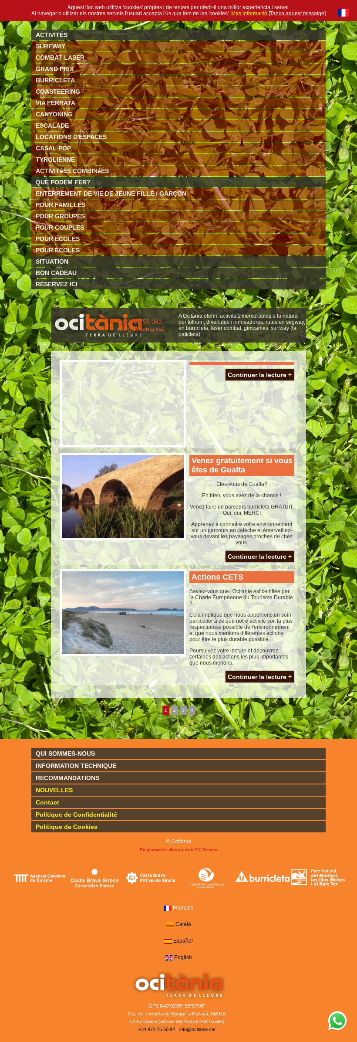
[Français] (343, 13)
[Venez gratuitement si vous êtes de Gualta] (123, 496)
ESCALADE (52, 125)
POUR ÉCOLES (58, 238)
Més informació (249, 13)
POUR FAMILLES (60, 204)
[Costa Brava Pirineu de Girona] (151, 877)
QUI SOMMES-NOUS (65, 753)
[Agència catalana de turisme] (39, 877)
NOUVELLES (54, 790)
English (183, 957)
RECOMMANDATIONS (67, 777)
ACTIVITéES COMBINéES (72, 170)
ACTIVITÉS (51, 34)
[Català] (170, 924)
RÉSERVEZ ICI (56, 284)
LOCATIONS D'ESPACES (71, 136)
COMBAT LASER (60, 57)
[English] (169, 958)
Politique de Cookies (67, 826)
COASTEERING (58, 91)
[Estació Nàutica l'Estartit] (206, 877)
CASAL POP (53, 148)
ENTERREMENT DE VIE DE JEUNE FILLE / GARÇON (111, 193)
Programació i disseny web (166, 849)
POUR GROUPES (60, 216)
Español (183, 941)
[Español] (168, 941)
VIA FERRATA (55, 102)
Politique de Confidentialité (76, 814)
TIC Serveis (206, 849)
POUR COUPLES (60, 227)
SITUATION (52, 261)
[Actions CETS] (123, 612)
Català (183, 924)
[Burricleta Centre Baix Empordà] (262, 877)
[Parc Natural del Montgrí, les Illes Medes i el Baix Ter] (318, 877)
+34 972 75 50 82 (156, 1029)
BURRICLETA (55, 80)
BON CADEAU (56, 272)
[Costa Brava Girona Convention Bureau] (95, 877)
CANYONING (54, 114)
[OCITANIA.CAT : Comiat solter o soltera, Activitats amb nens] (98, 338)
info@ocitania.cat (197, 1029)
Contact (47, 802)
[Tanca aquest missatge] (297, 13)
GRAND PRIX (55, 68)
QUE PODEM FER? (63, 182)
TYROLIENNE (55, 159)
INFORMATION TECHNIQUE (76, 765)
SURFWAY (50, 46)
